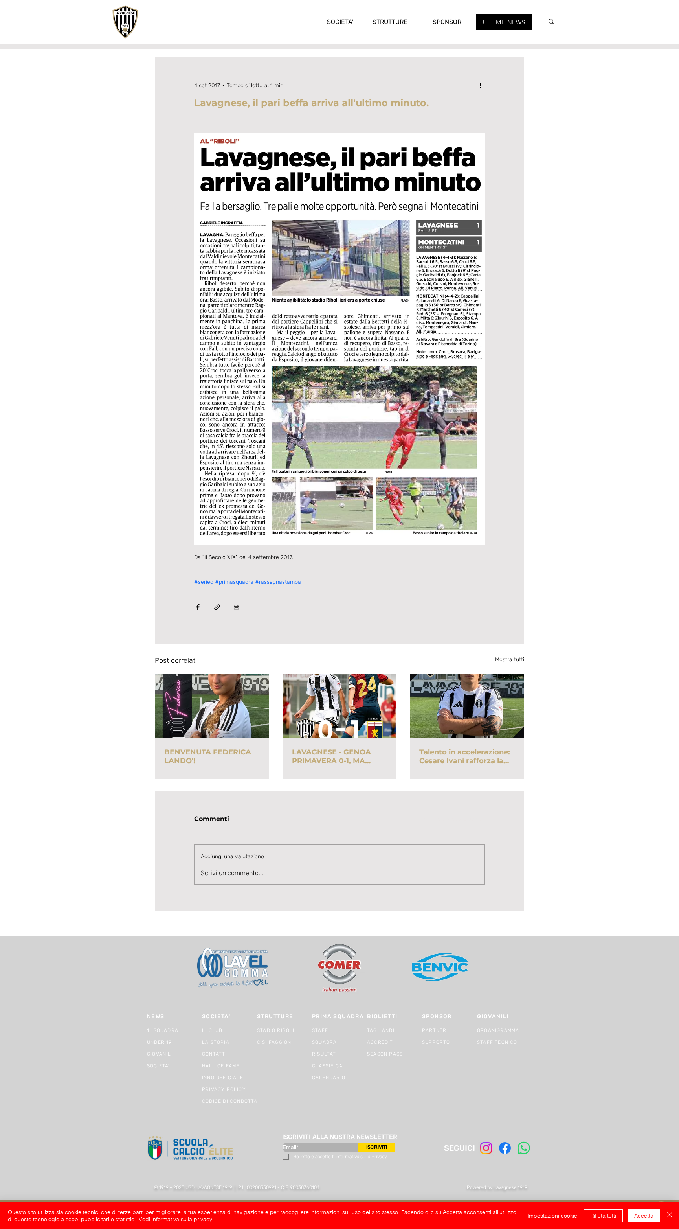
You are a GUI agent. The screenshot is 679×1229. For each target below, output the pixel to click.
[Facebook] (505, 1148)
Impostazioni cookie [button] (552, 1215)
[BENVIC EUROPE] (441, 968)
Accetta (643, 1215)
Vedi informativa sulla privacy (175, 1219)
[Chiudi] (669, 1216)
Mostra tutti (509, 659)
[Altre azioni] (480, 85)
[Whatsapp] (524, 1148)
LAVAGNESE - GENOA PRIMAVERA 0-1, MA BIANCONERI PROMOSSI (337, 756)
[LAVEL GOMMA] (233, 968)
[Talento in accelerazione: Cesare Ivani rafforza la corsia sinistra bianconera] (467, 706)
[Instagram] (486, 1148)
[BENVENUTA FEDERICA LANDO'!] (212, 706)
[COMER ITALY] (339, 968)
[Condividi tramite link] (217, 607)
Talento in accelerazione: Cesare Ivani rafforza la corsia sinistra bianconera (466, 756)
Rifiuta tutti (603, 1215)
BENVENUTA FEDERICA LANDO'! (207, 756)
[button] (332, 22)
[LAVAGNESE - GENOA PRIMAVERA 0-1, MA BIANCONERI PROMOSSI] (340, 706)
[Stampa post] (236, 607)
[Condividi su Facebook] (198, 607)
